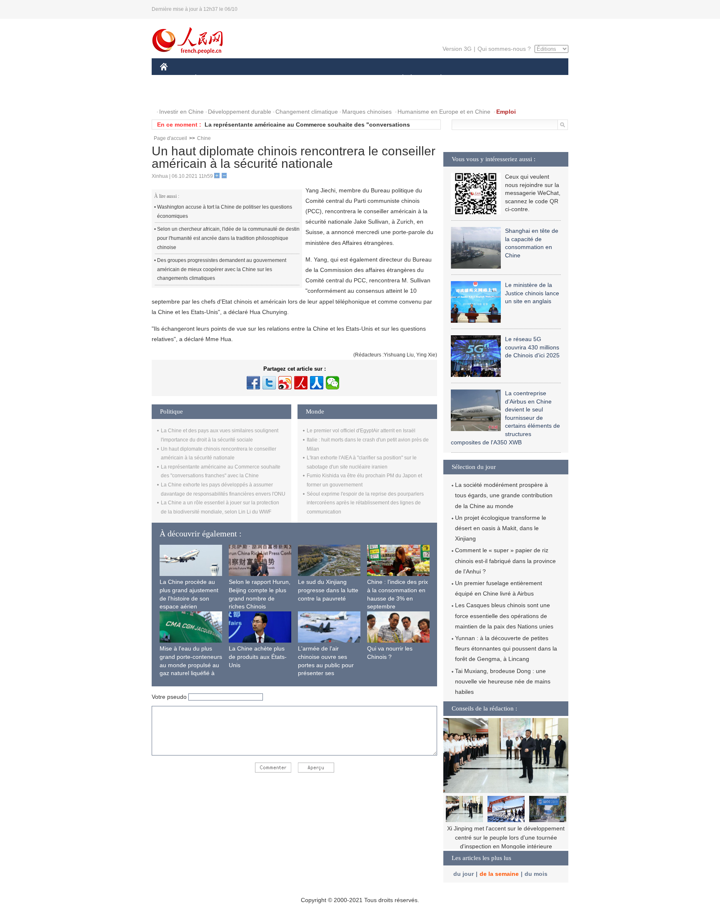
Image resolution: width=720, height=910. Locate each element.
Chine (204, 138)
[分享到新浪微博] (285, 382)
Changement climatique (306, 111)
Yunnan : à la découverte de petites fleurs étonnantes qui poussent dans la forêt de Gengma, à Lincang (506, 648)
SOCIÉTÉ (399, 78)
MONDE (250, 78)
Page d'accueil (170, 138)
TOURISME (506, 78)
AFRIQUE (285, 78)
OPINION (178, 95)
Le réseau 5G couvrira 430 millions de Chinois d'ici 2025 (532, 347)
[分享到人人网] (316, 382)
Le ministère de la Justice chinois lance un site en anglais (532, 293)
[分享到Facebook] (253, 382)
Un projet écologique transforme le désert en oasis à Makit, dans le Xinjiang (500, 528)
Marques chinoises (367, 111)
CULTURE (361, 78)
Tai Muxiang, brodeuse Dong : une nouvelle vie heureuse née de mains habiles (502, 681)
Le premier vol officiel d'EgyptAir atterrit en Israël (361, 431)
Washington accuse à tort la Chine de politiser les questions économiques (224, 211)
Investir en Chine (181, 111)
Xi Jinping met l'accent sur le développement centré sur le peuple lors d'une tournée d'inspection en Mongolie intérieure (506, 837)
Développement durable (239, 111)
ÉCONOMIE (211, 78)
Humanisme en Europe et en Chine (444, 111)
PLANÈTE (436, 78)
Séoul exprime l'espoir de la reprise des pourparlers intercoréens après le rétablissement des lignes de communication (365, 503)
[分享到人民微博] (301, 382)
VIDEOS (247, 95)
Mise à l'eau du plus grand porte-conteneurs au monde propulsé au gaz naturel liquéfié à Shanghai (191, 664)
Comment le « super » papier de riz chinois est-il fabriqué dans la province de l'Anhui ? (505, 560)
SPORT (470, 78)
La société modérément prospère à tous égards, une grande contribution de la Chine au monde (503, 495)
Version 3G (457, 48)
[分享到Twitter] (269, 382)
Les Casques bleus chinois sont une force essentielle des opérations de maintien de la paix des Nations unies (504, 615)
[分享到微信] (332, 382)
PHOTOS (213, 95)
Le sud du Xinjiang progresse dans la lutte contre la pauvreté (328, 589)
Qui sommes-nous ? (504, 48)
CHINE (174, 78)
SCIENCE (323, 78)
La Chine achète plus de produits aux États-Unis (258, 656)
